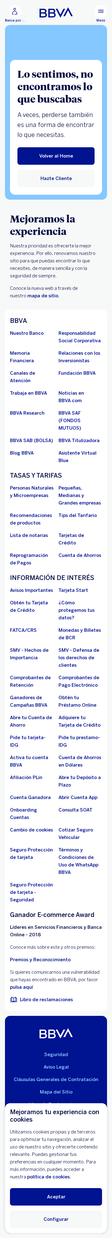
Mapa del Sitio (56, 1092)
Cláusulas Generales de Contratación (56, 1079)
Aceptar (56, 1197)
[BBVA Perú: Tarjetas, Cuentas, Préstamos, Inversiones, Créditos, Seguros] (56, 12)
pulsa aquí (21, 987)
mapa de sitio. (43, 296)
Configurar (56, 1219)
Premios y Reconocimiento (40, 960)
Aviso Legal (56, 1067)
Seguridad (56, 1054)
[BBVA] (56, 1033)
